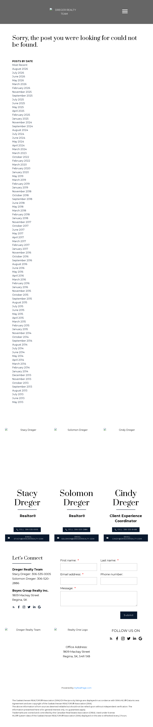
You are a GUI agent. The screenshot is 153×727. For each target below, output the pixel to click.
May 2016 (17, 271)
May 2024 (18, 141)
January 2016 (20, 287)
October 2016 (20, 256)
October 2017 (20, 225)
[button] (27, 529)
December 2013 (21, 375)
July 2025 (18, 99)
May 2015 (17, 314)
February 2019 (21, 183)
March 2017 (19, 241)
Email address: (71, 574)
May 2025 (18, 107)
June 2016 (18, 268)
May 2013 (17, 402)
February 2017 (21, 245)
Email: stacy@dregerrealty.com (28, 538)
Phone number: (112, 574)
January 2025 (20, 118)
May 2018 (17, 206)
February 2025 (21, 114)
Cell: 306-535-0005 (28, 530)
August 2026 (20, 68)
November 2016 (21, 252)
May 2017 (17, 233)
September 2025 (22, 95)
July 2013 (17, 394)
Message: (67, 588)
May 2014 (17, 356)
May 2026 (18, 80)
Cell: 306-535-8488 (127, 530)
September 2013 (22, 386)
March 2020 (19, 164)
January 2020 (20, 172)
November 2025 (22, 92)
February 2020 (21, 168)
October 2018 (20, 195)
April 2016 (18, 275)
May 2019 (17, 176)
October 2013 (20, 383)
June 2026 (18, 76)
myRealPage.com (82, 688)
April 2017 (18, 237)
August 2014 (19, 344)
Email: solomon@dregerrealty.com (77, 538)
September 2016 (22, 260)
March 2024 (19, 149)
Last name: (109, 560)
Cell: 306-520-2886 (78, 530)
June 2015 (18, 310)
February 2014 (21, 367)
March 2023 (19, 153)
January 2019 (20, 187)
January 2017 (20, 248)
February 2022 (21, 160)
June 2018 (18, 203)
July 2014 (17, 348)
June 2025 (18, 103)
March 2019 (19, 179)
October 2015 (20, 294)
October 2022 (20, 157)
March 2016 (19, 279)
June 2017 (18, 229)
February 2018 (21, 214)
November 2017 (21, 222)
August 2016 (19, 264)
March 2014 (19, 363)
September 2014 (22, 340)
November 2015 (21, 291)
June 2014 (18, 352)
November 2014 (21, 333)
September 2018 (22, 199)
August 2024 (20, 130)
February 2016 (20, 283)
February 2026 (21, 88)
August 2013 (19, 390)
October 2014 (20, 337)
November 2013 (21, 379)
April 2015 (18, 317)
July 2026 (18, 72)
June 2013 (18, 398)
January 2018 (20, 218)
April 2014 (18, 359)
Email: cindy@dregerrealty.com (127, 538)
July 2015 (17, 306)
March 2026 (19, 84)
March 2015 (19, 321)
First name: (68, 560)
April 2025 (18, 111)
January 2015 (20, 329)
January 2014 (20, 371)
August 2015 (19, 302)
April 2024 (18, 145)
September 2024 (22, 126)
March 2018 (19, 210)
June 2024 (18, 137)
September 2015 (22, 298)
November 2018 (21, 191)
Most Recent (19, 65)
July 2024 (18, 134)
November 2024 (22, 122)
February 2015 (20, 325)
